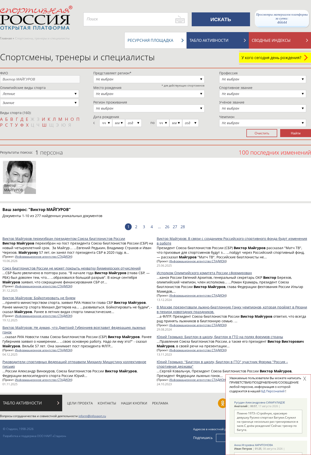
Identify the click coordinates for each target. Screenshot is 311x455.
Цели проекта (80, 403)
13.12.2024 (164, 300)
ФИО (4, 73)
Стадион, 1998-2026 (20, 428)
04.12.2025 (9, 354)
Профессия (228, 73)
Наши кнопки (134, 403)
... (159, 226)
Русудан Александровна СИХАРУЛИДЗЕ (259, 402)
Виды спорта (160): (15, 112)
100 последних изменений (275, 152)
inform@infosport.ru (92, 416)
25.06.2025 (164, 265)
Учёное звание (231, 102)
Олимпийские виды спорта (23, 87)
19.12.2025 (9, 320)
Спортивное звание (235, 87)
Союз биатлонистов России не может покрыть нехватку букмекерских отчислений (71, 268)
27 (175, 226)
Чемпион (226, 116)
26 (167, 226)
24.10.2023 (164, 384)
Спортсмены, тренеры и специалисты (77, 57)
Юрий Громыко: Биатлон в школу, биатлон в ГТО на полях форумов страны (220, 336)
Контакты (107, 403)
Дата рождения (106, 116)
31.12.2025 (9, 291)
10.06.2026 (9, 261)
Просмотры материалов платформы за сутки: (282, 18)
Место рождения (107, 87)
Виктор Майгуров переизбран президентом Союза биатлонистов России (63, 238)
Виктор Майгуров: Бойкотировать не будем (38, 298)
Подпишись (203, 437)
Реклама (160, 403)
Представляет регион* (112, 73)
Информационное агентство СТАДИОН (43, 256)
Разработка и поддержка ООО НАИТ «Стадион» (34, 436)
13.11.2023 (164, 354)
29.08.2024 (164, 329)
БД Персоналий (273, 391)
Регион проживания (110, 102)
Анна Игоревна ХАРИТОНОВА (253, 445)
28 (183, 226)
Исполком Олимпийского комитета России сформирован (204, 273)
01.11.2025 (9, 384)
